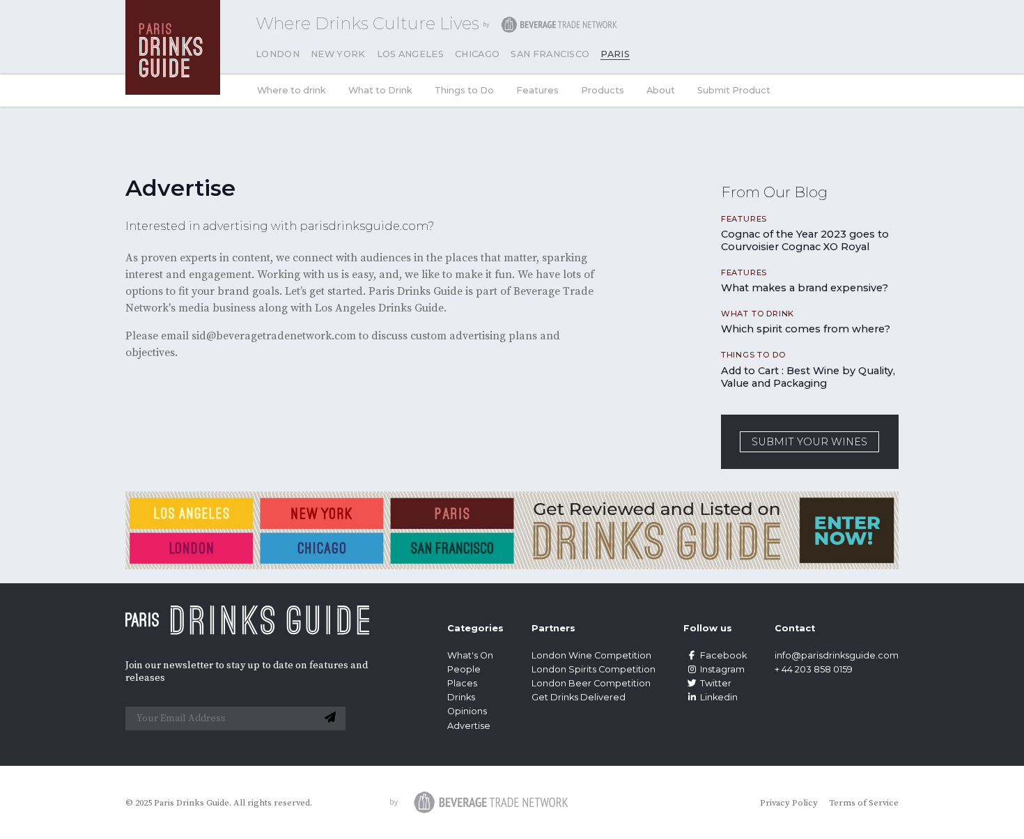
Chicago (477, 54)
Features (537, 90)
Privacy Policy (789, 802)
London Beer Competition (591, 683)
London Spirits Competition (593, 669)
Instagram (722, 669)
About (660, 90)
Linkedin (719, 697)
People (464, 669)
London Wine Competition (591, 655)
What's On (470, 655)
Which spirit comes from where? (805, 329)
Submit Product (733, 90)
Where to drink (291, 90)
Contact (795, 628)
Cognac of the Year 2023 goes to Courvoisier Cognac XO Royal (805, 240)
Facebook (723, 655)
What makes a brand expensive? (804, 288)
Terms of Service (864, 802)
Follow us (707, 628)
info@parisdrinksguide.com (837, 655)
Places (462, 683)
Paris (615, 54)
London (278, 54)
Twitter (715, 683)
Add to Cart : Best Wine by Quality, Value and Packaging (808, 377)
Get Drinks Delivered (580, 697)
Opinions (467, 711)
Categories (475, 628)
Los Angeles (410, 54)
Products (602, 90)
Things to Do (464, 90)
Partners (553, 628)
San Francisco (550, 54)
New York (338, 54)
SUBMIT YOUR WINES (809, 442)
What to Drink (380, 90)
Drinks (461, 697)
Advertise (468, 726)
